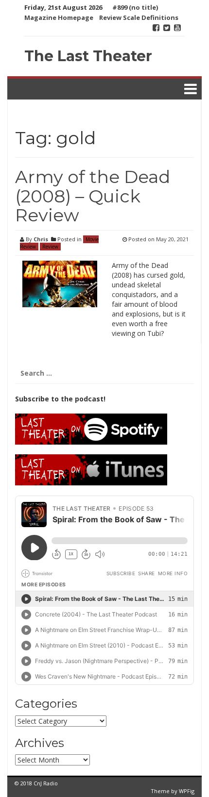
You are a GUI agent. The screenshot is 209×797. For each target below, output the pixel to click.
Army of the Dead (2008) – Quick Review (92, 196)
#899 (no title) (135, 7)
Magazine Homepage (58, 17)
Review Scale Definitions (138, 17)
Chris (41, 239)
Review (50, 246)
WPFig (186, 791)
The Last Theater (88, 56)
